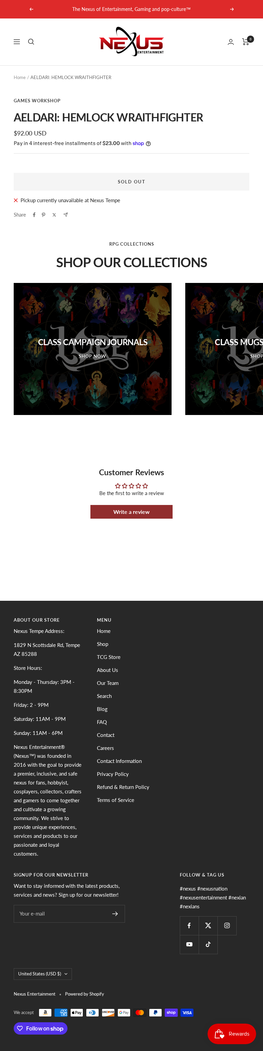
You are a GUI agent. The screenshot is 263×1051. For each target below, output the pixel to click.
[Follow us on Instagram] (226, 925)
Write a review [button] (131, 511)
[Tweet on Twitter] (54, 214)
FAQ (102, 722)
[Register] (115, 913)
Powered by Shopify (84, 994)
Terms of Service (115, 800)
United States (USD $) (39, 973)
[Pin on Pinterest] (43, 214)
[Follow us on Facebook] (189, 925)
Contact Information (119, 761)
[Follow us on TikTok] (208, 944)
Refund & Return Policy (123, 787)
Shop (102, 644)
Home (20, 77)
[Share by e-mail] (65, 214)
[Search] (31, 42)
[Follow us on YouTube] (189, 944)
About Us (107, 670)
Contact (105, 735)
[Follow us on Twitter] (208, 925)
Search (104, 696)
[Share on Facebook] (34, 214)
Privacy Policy (113, 774)
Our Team (107, 683)
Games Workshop (37, 100)
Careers (105, 748)
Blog (102, 709)
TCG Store (109, 657)
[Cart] (245, 41)
